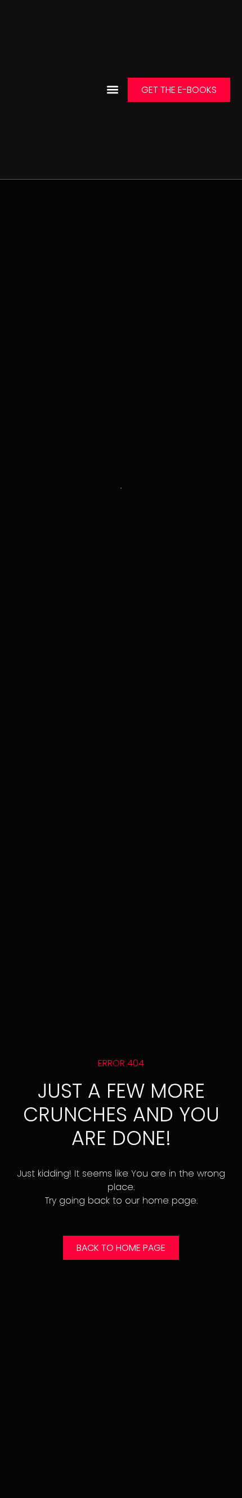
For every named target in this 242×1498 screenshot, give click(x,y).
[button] (113, 90)
